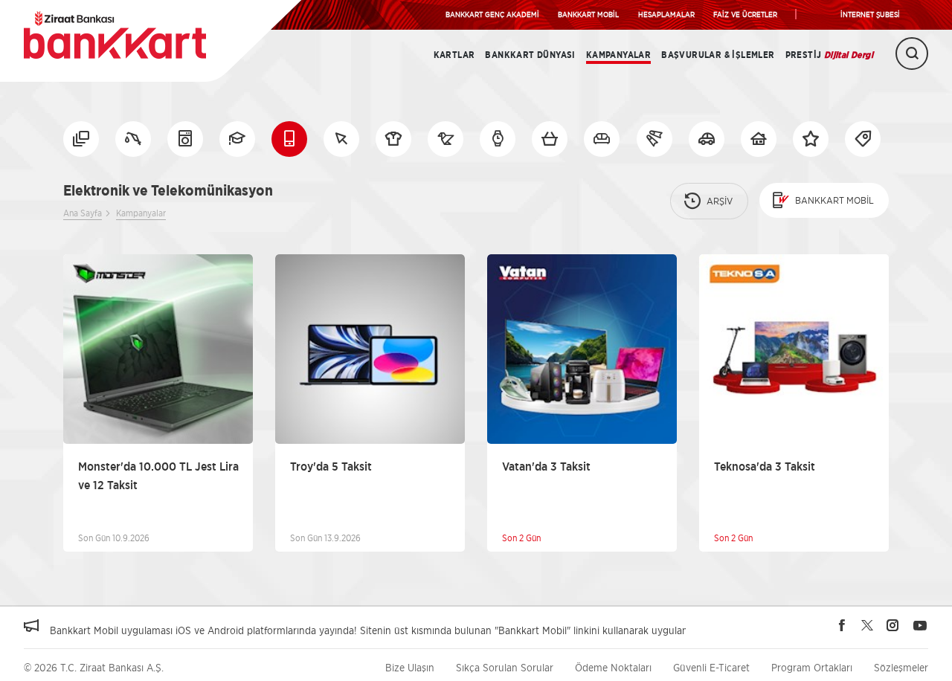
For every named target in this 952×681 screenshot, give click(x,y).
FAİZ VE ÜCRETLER (745, 14)
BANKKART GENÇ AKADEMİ (492, 14)
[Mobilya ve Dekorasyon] (602, 139)
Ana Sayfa (82, 213)
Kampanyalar (618, 55)
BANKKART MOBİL (588, 14)
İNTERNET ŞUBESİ (870, 14)
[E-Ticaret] (341, 139)
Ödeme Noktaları (613, 667)
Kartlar (454, 55)
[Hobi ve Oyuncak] (445, 139)
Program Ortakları (811, 667)
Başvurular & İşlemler (717, 55)
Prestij (829, 55)
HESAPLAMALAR (666, 14)
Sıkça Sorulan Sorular (504, 667)
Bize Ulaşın (409, 667)
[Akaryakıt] (133, 139)
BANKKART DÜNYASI (530, 55)
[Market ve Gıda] (549, 139)
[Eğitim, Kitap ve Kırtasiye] (237, 139)
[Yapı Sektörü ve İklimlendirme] (758, 139)
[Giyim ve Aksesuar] (393, 139)
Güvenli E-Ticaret (711, 667)
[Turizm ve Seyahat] (654, 139)
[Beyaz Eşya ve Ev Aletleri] (185, 139)
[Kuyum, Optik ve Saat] (497, 139)
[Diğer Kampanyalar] (863, 139)
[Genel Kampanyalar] (811, 139)
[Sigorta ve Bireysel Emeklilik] (706, 139)
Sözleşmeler (901, 667)
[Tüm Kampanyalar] (81, 139)
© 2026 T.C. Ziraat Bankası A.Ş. (94, 667)
